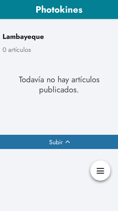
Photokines (59, 9)
